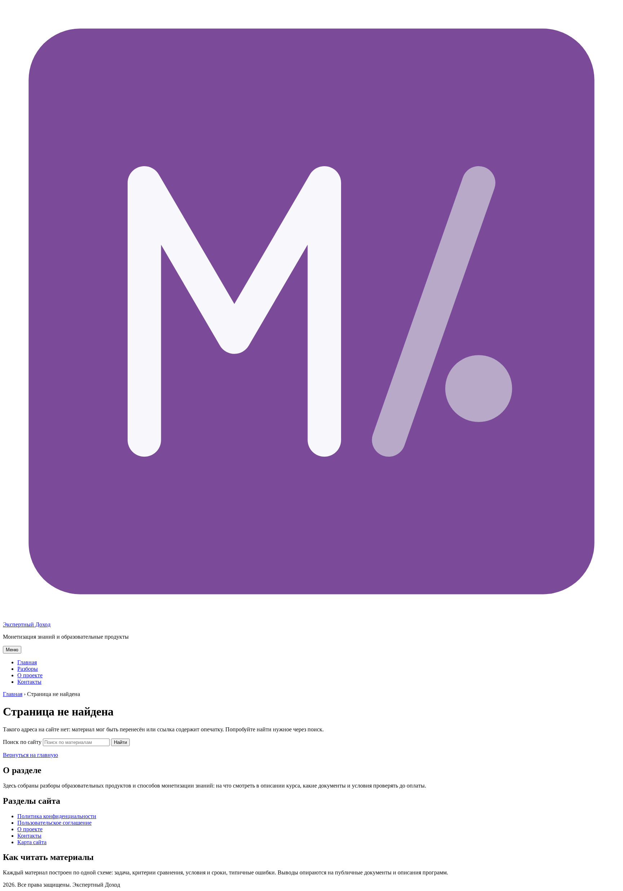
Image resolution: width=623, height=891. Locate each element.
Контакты (29, 682)
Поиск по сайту (22, 742)
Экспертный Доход (26, 624)
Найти (120, 742)
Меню (12, 649)
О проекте (30, 675)
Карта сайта (32, 842)
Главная (27, 662)
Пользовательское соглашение (54, 823)
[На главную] (311, 618)
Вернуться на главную (30, 755)
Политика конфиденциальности (56, 816)
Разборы (27, 669)
